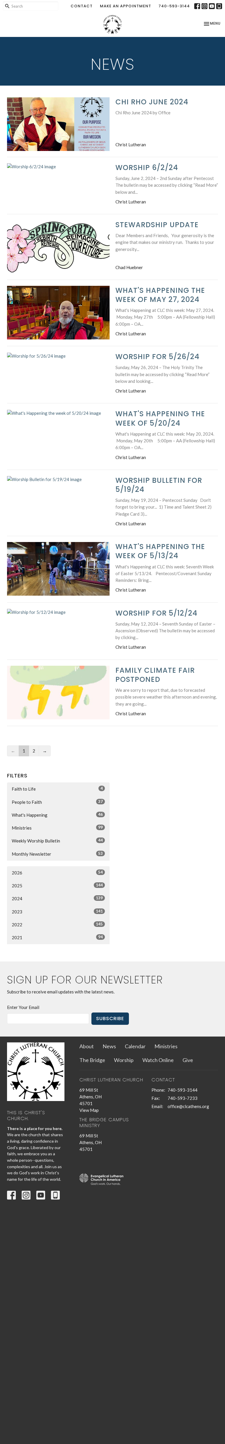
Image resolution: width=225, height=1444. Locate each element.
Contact (82, 6)
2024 (57, 898)
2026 (57, 872)
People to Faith (57, 802)
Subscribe (110, 1018)
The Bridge (92, 1060)
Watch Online (158, 1060)
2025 (57, 885)
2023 (57, 911)
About (86, 1046)
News (109, 1046)
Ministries (57, 827)
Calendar (135, 1046)
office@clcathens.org (188, 1106)
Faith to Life (57, 788)
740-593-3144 (174, 6)
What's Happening (57, 815)
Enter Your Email (23, 1007)
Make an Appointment (125, 6)
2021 (57, 937)
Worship (124, 1060)
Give (188, 1060)
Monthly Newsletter (57, 854)
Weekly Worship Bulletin (57, 840)
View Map (89, 1110)
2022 (57, 924)
